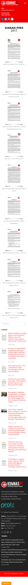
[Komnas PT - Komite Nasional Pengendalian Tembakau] (9, 3)
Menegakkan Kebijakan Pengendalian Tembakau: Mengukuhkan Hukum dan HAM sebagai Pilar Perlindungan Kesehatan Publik (17, 397)
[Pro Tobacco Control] (8, 505)
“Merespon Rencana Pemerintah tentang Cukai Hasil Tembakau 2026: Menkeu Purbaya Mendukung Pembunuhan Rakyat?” (17, 447)
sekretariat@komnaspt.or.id (7, 10)
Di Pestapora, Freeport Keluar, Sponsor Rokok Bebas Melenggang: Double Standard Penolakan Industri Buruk (17, 463)
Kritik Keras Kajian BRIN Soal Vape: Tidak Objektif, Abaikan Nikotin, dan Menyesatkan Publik (17, 382)
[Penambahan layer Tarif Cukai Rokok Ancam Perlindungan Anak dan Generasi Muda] (4, 369)
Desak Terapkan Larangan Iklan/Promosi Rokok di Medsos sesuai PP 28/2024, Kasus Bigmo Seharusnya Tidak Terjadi (17, 337)
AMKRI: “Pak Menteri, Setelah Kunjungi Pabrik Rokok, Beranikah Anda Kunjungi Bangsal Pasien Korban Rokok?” (17, 430)
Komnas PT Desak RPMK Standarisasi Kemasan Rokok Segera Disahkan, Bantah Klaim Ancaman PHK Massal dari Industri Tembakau (16, 353)
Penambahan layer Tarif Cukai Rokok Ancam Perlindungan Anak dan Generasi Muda (16, 368)
